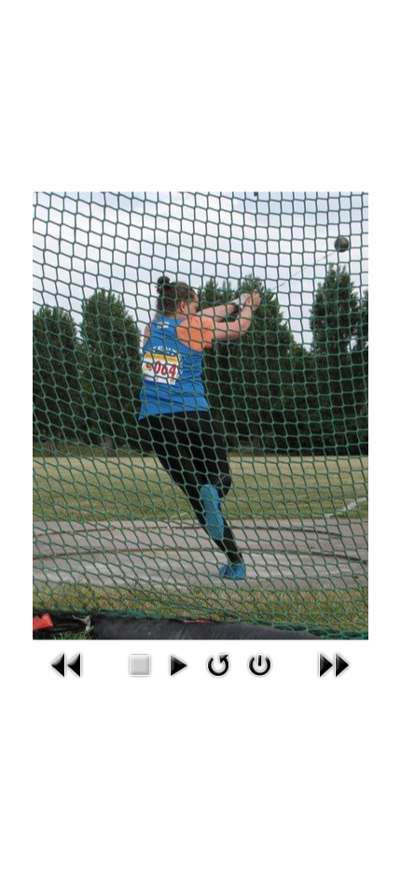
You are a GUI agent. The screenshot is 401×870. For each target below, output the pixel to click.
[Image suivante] (333, 663)
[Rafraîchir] (219, 663)
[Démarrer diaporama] (178, 663)
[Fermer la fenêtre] (260, 663)
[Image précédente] (67, 663)
